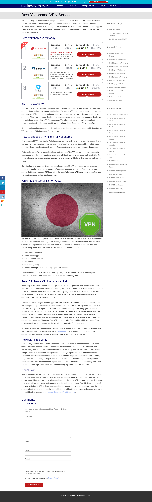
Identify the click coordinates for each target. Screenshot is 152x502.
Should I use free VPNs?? (118, 39)
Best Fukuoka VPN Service (118, 77)
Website (27, 459)
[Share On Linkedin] (2, 187)
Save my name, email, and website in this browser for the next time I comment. (46, 472)
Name (27, 441)
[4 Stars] (40, 55)
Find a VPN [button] (59, 6)
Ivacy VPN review (38, 98)
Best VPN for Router (116, 185)
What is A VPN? (114, 30)
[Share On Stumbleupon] (2, 201)
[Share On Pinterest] (2, 192)
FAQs (103, 6)
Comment (29, 416)
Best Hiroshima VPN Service (119, 63)
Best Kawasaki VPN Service (118, 66)
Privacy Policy (53, 478)
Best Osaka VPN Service (117, 87)
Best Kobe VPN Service (117, 73)
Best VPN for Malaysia (116, 178)
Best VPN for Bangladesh (118, 170)
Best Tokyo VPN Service (117, 97)
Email (27, 450)
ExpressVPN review (38, 58)
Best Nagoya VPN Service (118, 84)
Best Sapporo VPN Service (118, 80)
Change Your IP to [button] (88, 6)
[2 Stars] (37, 55)
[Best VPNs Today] (36, 5)
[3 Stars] (38, 55)
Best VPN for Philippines (117, 181)
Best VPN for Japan (116, 100)
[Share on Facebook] (2, 178)
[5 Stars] (42, 55)
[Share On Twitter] (2, 182)
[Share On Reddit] (2, 196)
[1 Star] (35, 55)
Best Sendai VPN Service (117, 59)
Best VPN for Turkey (116, 188)
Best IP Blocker (114, 161)
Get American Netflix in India (119, 115)
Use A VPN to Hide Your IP (98, 2)
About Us (112, 6)
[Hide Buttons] (1, 205)
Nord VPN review (38, 78)
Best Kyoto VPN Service (117, 70)
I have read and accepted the (43, 478)
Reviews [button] (73, 6)
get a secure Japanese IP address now (59, 392)
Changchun (61, 331)
